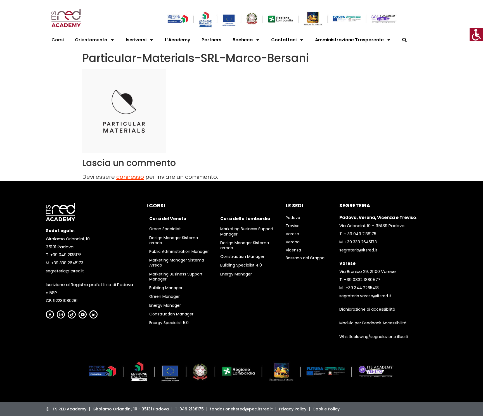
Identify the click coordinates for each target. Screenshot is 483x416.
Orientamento (91, 40)
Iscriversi (136, 40)
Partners (211, 40)
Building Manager (166, 288)
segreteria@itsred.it (65, 271)
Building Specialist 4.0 (241, 265)
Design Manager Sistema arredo (173, 240)
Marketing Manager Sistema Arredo (176, 262)
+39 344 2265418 (362, 288)
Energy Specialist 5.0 (169, 322)
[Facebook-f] (50, 314)
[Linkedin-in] (93, 314)
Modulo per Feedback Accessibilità (372, 323)
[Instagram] (61, 314)
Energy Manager (165, 305)
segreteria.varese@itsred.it (365, 296)
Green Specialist (165, 229)
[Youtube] (83, 314)
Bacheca (243, 40)
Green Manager (164, 296)
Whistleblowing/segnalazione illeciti (373, 336)
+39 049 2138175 (66, 255)
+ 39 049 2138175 (360, 234)
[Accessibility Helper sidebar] (476, 34)
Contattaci (284, 40)
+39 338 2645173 (67, 263)
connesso (130, 177)
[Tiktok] (72, 314)
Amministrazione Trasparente (349, 40)
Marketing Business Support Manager (176, 276)
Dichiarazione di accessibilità (367, 309)
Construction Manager (171, 314)
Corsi (57, 40)
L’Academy (177, 40)
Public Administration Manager (179, 251)
